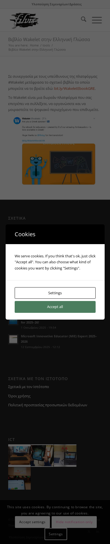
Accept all (55, 306)
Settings (55, 292)
